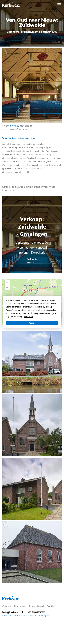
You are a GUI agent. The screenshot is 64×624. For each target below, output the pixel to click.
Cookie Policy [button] (16, 313)
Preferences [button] (28, 317)
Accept (32, 323)
